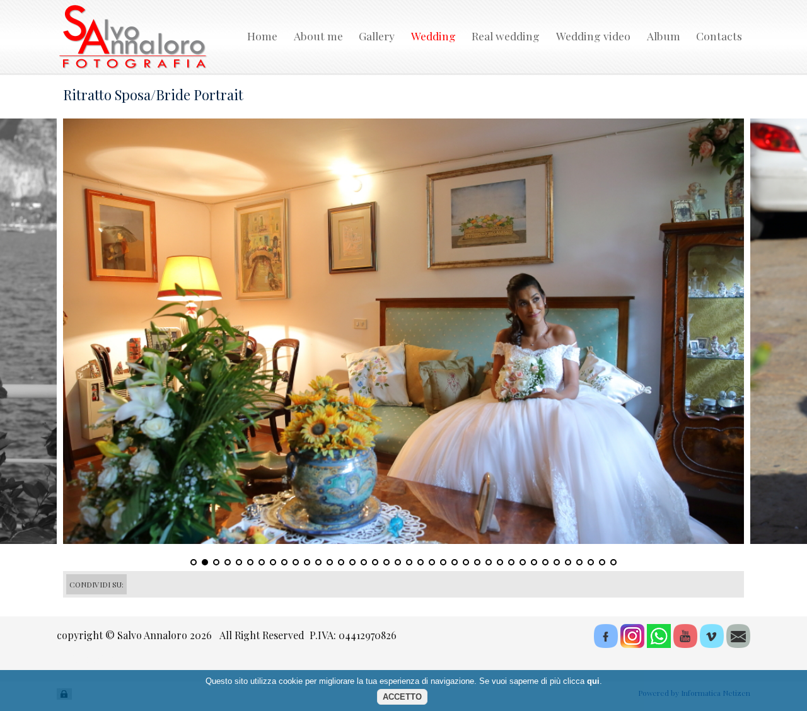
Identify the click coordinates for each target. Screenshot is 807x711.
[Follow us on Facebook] (604, 643)
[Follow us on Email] (737, 643)
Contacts (719, 35)
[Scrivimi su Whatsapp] (657, 643)
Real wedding (506, 35)
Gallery (377, 35)
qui (593, 681)
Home (262, 35)
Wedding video (593, 35)
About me (318, 35)
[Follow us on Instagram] (631, 643)
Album (663, 35)
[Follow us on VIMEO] (710, 643)
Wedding (433, 35)
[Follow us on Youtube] (684, 643)
